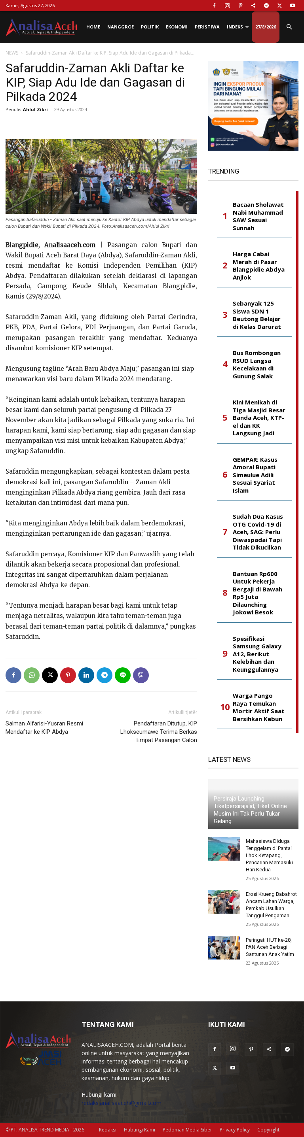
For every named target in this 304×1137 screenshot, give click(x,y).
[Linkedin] (86, 675)
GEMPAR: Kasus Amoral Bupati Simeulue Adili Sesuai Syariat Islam (255, 475)
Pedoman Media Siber (187, 1129)
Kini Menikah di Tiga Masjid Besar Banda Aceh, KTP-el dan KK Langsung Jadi (259, 418)
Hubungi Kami (139, 1129)
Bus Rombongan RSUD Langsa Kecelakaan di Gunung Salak (257, 364)
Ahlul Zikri (35, 109)
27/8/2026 (265, 27)
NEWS (12, 52)
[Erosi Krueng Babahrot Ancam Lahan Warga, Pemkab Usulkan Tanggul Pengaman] (224, 902)
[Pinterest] (240, 5)
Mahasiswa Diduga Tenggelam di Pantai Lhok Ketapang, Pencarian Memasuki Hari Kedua (269, 855)
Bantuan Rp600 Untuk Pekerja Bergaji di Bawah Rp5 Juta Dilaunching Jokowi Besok (257, 593)
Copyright (268, 1129)
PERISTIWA (207, 27)
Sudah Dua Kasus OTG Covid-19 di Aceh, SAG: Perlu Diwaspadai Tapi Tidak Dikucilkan (258, 532)
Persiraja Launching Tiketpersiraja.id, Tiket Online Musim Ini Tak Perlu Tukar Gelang (250, 810)
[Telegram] (266, 5)
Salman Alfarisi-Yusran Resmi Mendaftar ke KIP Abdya (44, 727)
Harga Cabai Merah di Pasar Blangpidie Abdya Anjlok (259, 265)
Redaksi (107, 1129)
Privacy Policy (235, 1129)
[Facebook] (214, 5)
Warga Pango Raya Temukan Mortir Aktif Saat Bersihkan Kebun (259, 707)
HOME (93, 27)
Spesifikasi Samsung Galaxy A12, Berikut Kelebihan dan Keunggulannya (257, 654)
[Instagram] (227, 5)
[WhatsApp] (32, 675)
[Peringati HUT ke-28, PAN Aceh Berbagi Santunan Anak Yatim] (224, 947)
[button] (288, 27)
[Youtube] (292, 5)
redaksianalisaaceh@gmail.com (122, 1103)
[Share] (253, 5)
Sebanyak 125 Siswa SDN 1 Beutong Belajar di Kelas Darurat (257, 315)
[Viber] (141, 675)
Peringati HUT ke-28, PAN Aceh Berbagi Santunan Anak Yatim (270, 947)
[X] (279, 5)
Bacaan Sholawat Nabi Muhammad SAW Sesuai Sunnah (258, 216)
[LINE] (123, 675)
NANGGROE (120, 27)
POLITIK (150, 27)
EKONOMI (177, 27)
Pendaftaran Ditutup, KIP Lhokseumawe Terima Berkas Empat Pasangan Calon (158, 732)
